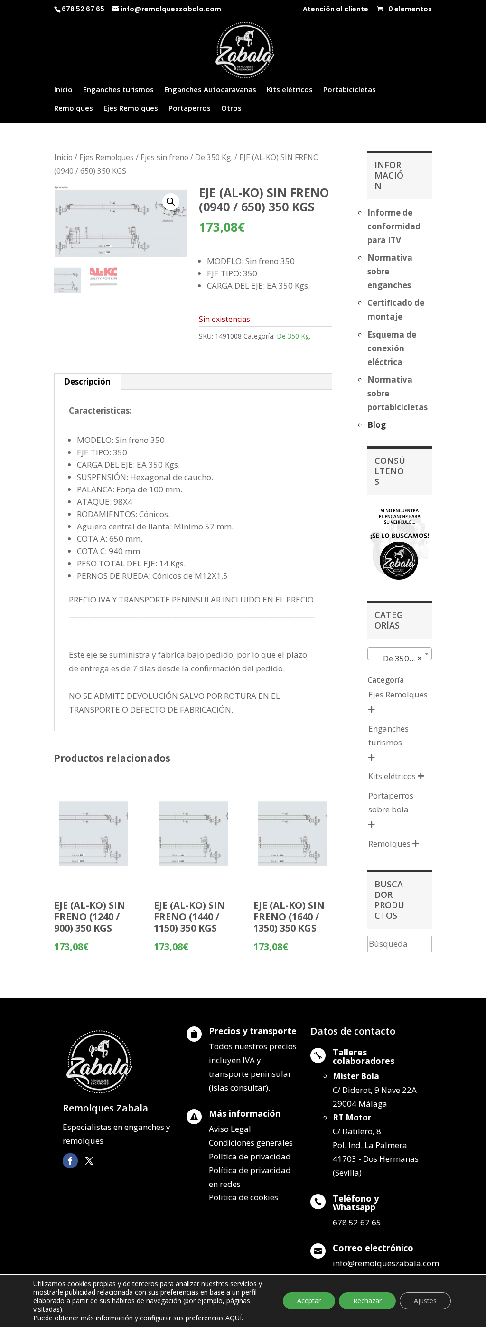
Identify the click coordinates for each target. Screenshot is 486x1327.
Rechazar (367, 1300)
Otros (231, 108)
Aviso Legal (230, 1128)
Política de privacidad (250, 1156)
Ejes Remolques (130, 108)
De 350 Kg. (214, 157)
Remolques (73, 108)
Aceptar (309, 1300)
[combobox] (399, 653)
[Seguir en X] (89, 1160)
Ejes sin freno (164, 157)
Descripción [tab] (87, 381)
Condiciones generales (251, 1142)
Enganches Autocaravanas (210, 90)
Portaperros (189, 108)
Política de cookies (243, 1197)
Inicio (63, 90)
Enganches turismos (118, 90)
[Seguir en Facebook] (70, 1160)
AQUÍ (233, 1317)
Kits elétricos (290, 90)
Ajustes (425, 1300)
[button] (170, 201)
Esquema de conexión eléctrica (391, 348)
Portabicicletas (349, 90)
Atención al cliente (335, 10)
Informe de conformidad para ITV (394, 226)
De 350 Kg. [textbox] (397, 658)
